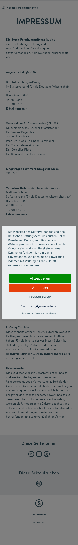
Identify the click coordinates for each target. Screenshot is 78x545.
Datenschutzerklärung (45, 313)
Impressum (27, 313)
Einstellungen (40, 297)
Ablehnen (40, 288)
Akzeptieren (40, 278)
